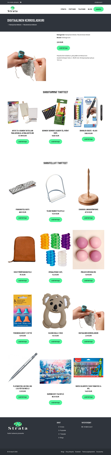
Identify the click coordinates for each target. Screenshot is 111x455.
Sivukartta (99, 452)
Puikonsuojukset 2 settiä (22, 333)
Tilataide (81, 9)
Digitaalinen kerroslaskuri (88, 333)
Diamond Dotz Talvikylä (55, 394)
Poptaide (72, 9)
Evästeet (78, 452)
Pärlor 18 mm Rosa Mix (88, 272)
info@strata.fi (98, 2)
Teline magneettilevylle (55, 211)
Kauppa (98, 9)
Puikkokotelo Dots (22, 209)
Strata (63, 9)
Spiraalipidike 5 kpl (56, 272)
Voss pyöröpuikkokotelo (22, 272)
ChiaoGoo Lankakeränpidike (88, 209)
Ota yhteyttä (70, 452)
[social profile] (20, 2)
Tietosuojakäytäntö (88, 452)
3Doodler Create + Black (88, 130)
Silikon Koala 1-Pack (55, 333)
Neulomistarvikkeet (30, 25)
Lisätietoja (63, 48)
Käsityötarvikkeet (15, 25)
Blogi (90, 9)
